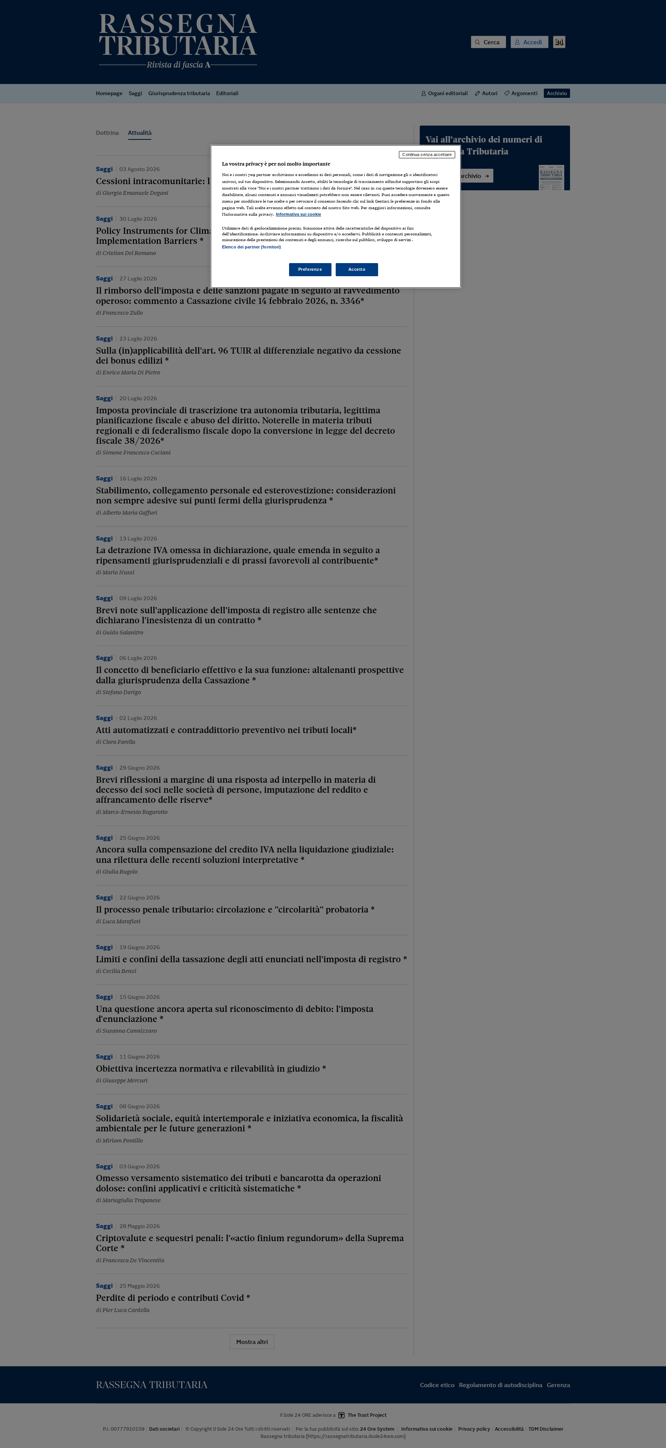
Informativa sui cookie (298, 214)
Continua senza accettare (427, 154)
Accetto (357, 269)
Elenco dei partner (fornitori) (251, 247)
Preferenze (310, 269)
